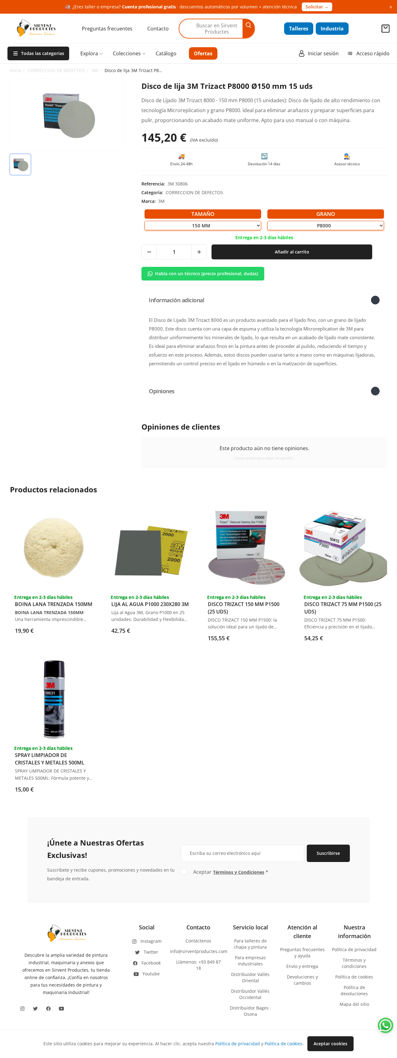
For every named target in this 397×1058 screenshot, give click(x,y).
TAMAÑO (202, 213)
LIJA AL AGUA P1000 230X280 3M (150, 604)
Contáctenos (198, 941)
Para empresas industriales (250, 961)
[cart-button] (385, 29)
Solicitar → (317, 7)
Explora (89, 53)
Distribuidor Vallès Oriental (250, 977)
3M (94, 70)
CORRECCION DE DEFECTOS (56, 70)
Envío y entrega (302, 966)
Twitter (151, 952)
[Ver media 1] (20, 164)
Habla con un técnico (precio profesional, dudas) (206, 273)
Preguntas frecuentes (107, 28)
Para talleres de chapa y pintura (250, 944)
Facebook (151, 963)
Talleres (298, 28)
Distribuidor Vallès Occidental (250, 994)
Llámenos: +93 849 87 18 (198, 965)
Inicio (15, 70)
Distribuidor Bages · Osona (250, 1011)
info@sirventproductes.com (198, 951)
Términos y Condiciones (238, 872)
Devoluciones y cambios (302, 980)
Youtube (151, 974)
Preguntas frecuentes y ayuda (302, 952)
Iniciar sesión (323, 53)
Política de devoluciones (354, 990)
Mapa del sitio (354, 1004)
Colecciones (127, 53)
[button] (264, 300)
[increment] (198, 252)
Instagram (151, 941)
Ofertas (203, 53)
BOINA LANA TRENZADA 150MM (53, 604)
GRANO (325, 213)
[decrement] (149, 252)
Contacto (158, 28)
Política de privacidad (354, 949)
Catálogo (166, 53)
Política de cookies (354, 977)
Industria (332, 28)
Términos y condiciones (354, 963)
